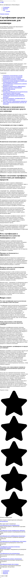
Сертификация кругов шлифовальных (9, 525)
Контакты (5, 8)
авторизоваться (4, 521)
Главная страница (4, 13)
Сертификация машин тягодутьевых (9, 564)
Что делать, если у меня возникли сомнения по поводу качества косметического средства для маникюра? (15, 102)
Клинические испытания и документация (13, 79)
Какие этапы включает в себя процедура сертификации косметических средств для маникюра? (13, 96)
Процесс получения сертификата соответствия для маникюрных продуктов (15, 81)
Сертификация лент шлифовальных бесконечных (12, 536)
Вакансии (5, 573)
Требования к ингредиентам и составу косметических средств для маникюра (12, 76)
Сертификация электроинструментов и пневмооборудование (10, 547)
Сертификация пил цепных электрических (11, 558)
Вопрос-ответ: (6, 90)
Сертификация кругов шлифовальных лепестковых (13, 541)
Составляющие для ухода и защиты (12, 78)
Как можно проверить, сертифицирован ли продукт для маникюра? (14, 99)
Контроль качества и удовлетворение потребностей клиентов (12, 88)
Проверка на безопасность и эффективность (14, 86)
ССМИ (2, 2)
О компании (6, 7)
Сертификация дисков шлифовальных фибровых (12, 530)
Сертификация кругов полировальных (10, 553)
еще (4, 10)
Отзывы (8, 11)
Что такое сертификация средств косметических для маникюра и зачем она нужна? (15, 92)
